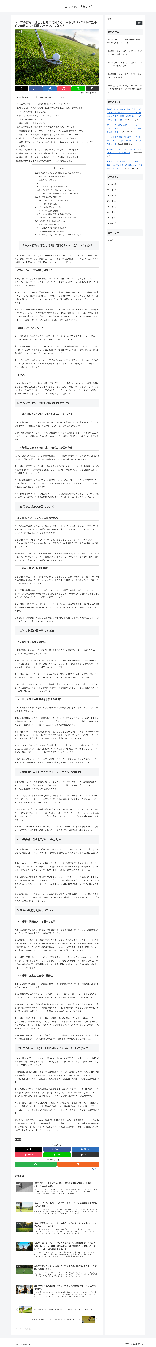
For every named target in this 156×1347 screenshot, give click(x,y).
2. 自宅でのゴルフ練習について (49, 197)
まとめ (41, 183)
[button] (92, 88)
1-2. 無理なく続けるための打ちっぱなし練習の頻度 (58, 193)
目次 (56, 168)
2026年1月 (111, 195)
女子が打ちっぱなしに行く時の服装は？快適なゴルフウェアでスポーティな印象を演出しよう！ (124, 128)
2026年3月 (111, 184)
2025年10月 (112, 212)
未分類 (19, 1139)
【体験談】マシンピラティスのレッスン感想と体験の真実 (124, 75)
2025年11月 (112, 207)
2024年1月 (111, 223)
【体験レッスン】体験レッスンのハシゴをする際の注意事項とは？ (124, 53)
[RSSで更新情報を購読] (78, 1164)
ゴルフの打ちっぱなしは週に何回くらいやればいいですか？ (60, 173)
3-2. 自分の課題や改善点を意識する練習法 (55, 214)
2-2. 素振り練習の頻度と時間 (50, 204)
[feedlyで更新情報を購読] (36, 1164)
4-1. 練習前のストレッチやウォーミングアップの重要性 (58, 217)
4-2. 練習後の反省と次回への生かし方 (51, 221)
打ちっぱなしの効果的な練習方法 (52, 176)
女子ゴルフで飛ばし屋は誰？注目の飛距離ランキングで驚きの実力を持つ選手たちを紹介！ (124, 140)
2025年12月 (112, 201)
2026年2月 (111, 190)
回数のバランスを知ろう (48, 180)
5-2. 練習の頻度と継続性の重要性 (52, 231)
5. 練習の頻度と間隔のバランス (49, 224)
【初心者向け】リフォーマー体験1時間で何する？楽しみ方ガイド (124, 41)
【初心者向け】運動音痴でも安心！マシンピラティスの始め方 (124, 64)
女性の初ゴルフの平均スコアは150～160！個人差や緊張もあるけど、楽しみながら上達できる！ (125, 164)
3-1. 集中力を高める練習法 (49, 211)
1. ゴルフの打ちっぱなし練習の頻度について (54, 187)
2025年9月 (111, 218)
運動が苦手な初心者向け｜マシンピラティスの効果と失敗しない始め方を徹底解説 (124, 89)
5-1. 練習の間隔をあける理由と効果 (52, 228)
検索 (109, 19)
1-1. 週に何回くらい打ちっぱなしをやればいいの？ (58, 190)
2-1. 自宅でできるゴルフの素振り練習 (53, 200)
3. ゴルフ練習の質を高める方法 (49, 207)
